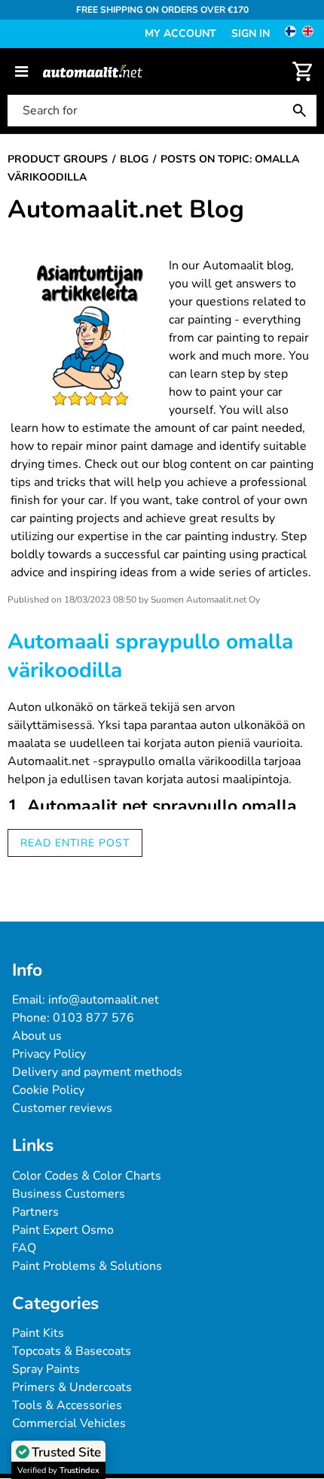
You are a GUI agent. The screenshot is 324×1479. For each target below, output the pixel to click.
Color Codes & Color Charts (86, 1176)
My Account (180, 33)
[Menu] (21, 71)
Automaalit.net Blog (126, 210)
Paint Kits (38, 1333)
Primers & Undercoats (72, 1387)
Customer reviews (62, 1108)
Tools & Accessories (67, 1405)
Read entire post (75, 843)
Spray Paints (46, 1369)
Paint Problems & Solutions (87, 1266)
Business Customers (68, 1194)
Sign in (250, 33)
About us (37, 1036)
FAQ (24, 1248)
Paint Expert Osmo (63, 1230)
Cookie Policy (48, 1090)
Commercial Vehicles (69, 1423)
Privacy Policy (49, 1054)
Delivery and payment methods (97, 1072)
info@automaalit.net (103, 1000)
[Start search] (303, 110)
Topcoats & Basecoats (71, 1351)
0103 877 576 (93, 1018)
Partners (35, 1212)
